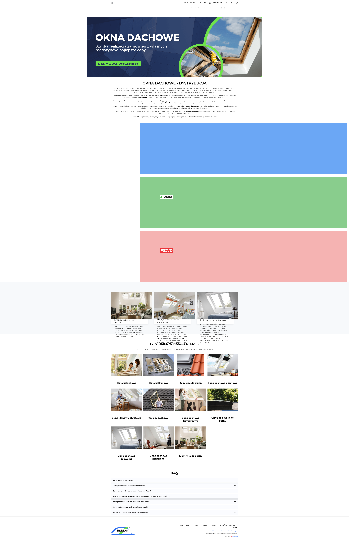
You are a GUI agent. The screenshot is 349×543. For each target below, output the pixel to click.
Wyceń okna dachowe (228, 525)
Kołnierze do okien (190, 383)
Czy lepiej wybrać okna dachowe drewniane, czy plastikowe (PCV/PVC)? (142, 496)
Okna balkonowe (158, 383)
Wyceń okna (223, 8)
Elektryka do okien (190, 456)
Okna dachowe (209, 8)
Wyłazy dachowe (158, 418)
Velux (205, 525)
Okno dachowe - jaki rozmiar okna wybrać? (130, 512)
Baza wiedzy (184, 525)
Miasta (213, 525)
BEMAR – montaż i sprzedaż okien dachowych (225, 531)
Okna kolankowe (126, 383)
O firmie (181, 8)
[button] (174, 480)
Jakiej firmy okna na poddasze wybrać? (129, 485)
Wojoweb (235, 536)
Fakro (196, 525)
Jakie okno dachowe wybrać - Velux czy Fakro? (132, 491)
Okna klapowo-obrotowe (126, 418)
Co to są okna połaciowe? (123, 480)
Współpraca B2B (194, 8)
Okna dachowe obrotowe (222, 383)
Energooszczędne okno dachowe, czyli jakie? (131, 502)
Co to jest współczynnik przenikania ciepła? (130, 507)
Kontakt (235, 8)
